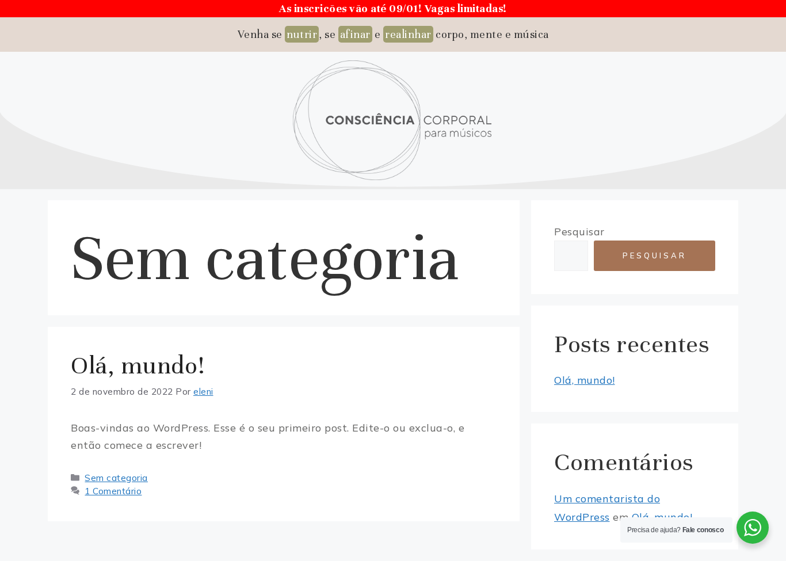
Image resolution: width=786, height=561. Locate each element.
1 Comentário (113, 491)
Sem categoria (116, 477)
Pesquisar (579, 231)
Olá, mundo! (138, 365)
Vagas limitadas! (466, 8)
